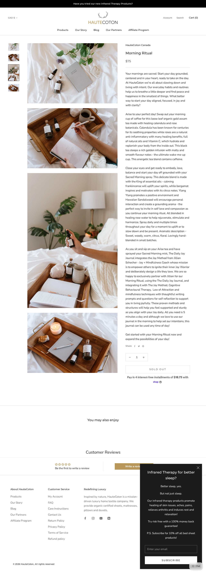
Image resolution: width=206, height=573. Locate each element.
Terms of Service (58, 533)
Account (167, 17)
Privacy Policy (56, 527)
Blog (96, 30)
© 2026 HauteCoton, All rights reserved (33, 564)
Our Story (81, 30)
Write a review (134, 466)
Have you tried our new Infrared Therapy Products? (103, 3)
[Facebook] (135, 346)
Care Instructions (58, 508)
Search (180, 17)
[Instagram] (93, 518)
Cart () (193, 17)
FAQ (50, 503)
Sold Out (157, 369)
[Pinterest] (143, 346)
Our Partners (114, 30)
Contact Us (54, 515)
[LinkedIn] (109, 518)
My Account (55, 496)
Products (62, 30)
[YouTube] (101, 518)
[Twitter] (139, 346)
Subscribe (171, 560)
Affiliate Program (138, 30)
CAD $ (11, 17)
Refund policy (56, 539)
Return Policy (56, 521)
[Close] (198, 467)
